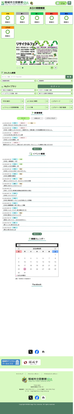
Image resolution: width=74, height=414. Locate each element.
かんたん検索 (9, 73)
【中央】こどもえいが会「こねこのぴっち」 (14, 171)
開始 (51, 67)
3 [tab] (22, 67)
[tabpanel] (37, 53)
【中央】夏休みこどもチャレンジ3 (12, 215)
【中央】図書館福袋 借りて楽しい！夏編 (14, 205)
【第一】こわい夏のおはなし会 (11, 225)
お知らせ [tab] (37, 118)
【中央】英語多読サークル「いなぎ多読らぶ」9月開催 (17, 200)
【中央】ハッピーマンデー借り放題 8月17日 (14, 210)
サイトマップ (19, 374)
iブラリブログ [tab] (51, 118)
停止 (55, 67)
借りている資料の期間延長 (46, 93)
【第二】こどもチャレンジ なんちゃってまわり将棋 (17, 181)
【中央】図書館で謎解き (9, 176)
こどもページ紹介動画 (59, 107)
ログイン (55, 86)
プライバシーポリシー (33, 374)
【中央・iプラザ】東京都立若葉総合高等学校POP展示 (17, 190)
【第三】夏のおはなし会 (9, 229)
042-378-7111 (30, 389)
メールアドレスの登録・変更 (9, 93)
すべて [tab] (23, 118)
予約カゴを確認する (7, 90)
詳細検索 (41, 81)
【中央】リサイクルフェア (10, 195)
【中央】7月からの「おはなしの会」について (15, 125)
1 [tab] (17, 67)
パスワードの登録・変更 (45, 90)
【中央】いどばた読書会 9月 (11, 139)
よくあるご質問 (32, 101)
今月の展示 (6, 101)
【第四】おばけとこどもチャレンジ (12, 185)
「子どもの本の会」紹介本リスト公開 (13, 135)
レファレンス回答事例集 (11, 107)
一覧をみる (36, 149)
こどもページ (56, 101)
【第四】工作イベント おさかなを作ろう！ (14, 220)
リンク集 (30, 107)
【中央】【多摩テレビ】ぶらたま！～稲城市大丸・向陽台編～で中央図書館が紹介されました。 (28, 130)
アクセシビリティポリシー (51, 374)
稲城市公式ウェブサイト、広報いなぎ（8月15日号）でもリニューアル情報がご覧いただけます (28, 144)
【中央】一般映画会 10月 (10, 161)
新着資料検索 (5, 81)
